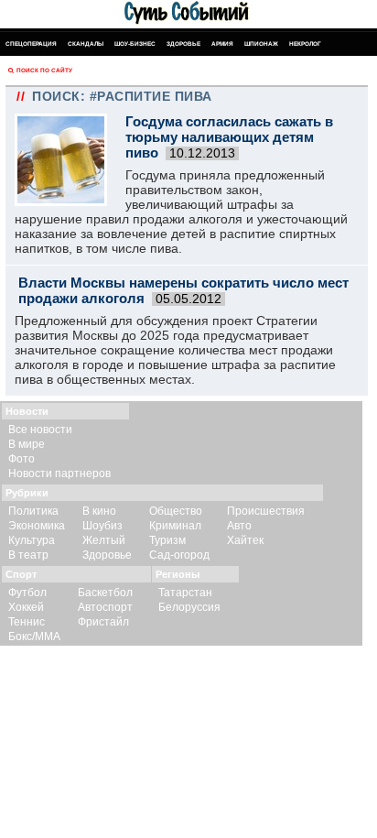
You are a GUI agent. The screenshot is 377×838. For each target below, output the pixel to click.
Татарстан (185, 592)
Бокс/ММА (34, 636)
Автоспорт (105, 607)
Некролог (305, 43)
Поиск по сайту (44, 70)
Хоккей (26, 607)
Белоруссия (189, 607)
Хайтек (245, 540)
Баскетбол (105, 592)
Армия (222, 43)
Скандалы (85, 43)
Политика (33, 511)
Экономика (36, 525)
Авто (239, 525)
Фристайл (103, 621)
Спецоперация (31, 43)
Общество (175, 511)
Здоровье (183, 43)
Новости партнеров (59, 473)
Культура (31, 540)
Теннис (26, 621)
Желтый (103, 540)
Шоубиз (102, 525)
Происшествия (266, 511)
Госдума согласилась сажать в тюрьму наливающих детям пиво (229, 137)
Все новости (40, 429)
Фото (21, 458)
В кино (99, 511)
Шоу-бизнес (135, 43)
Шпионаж (261, 43)
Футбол (27, 592)
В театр (28, 555)
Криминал (175, 525)
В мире (26, 444)
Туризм (167, 540)
